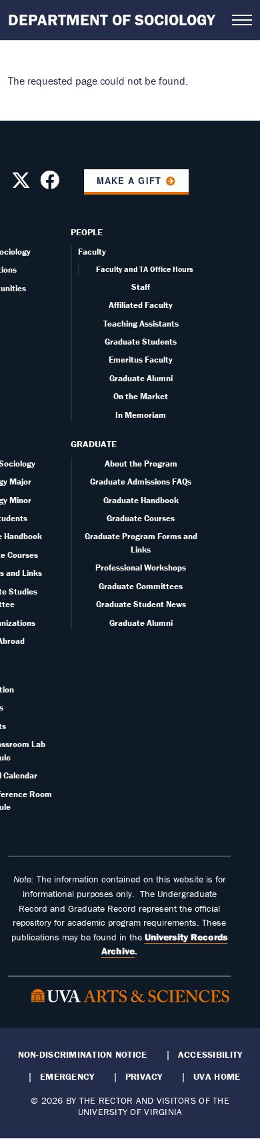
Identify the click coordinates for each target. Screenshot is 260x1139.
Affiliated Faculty (141, 305)
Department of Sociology (111, 19)
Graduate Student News (141, 604)
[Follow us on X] (21, 184)
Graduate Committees (141, 586)
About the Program (141, 463)
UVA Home (216, 1076)
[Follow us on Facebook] (49, 184)
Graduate (94, 444)
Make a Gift (129, 181)
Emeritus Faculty (141, 359)
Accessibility (210, 1054)
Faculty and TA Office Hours (144, 269)
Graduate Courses (141, 518)
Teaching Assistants (141, 323)
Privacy (144, 1076)
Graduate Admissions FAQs (140, 481)
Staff (140, 287)
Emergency (67, 1076)
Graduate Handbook (141, 500)
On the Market (140, 396)
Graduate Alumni (141, 378)
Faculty (92, 251)
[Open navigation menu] (242, 20)
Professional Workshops (140, 567)
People (87, 232)
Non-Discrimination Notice (82, 1054)
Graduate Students (141, 341)
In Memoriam (140, 415)
